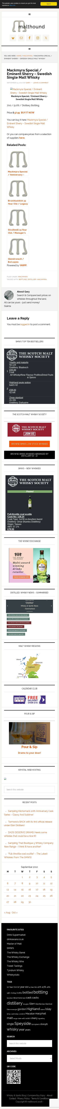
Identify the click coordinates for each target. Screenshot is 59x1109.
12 (51, 883)
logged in (25, 324)
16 (30, 889)
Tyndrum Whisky (15, 970)
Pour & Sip (29, 747)
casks (35, 997)
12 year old (22, 987)
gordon (22, 1009)
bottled (28, 992)
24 (37, 896)
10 (37, 883)
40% (39, 987)
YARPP (23, 265)
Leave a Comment (40, 83)
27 (7, 902)
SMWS (10, 948)
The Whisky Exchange (18, 957)
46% (48, 987)
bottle (19, 993)
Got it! (49, 4)
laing (8, 1014)
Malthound (29, 26)
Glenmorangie (12, 1009)
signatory (41, 1018)
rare (19, 1018)
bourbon (10, 998)
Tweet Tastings (14, 966)
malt (10, 1018)
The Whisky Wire (15, 961)
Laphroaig (14, 1014)
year (21, 1029)
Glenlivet (48, 1004)
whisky (12, 1029)
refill (23, 1018)
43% (44, 987)
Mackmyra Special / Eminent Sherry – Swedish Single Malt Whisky (27, 123)
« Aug (7, 912)
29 (22, 902)
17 (37, 889)
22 (22, 896)
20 (7, 896)
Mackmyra (23, 277)
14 (15, 889)
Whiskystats (13, 974)
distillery (32, 279)
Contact (12, 1098)
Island (42, 1009)
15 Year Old (33, 987)
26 (51, 896)
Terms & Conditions (40, 1098)
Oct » (14, 912)
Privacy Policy (23, 1098)
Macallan (30, 1013)
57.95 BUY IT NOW (24, 112)
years (27, 1029)
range (15, 1018)
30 (29, 902)
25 (44, 896)
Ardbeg (13, 993)
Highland (33, 1009)
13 (8, 889)
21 (15, 896)
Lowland (22, 1014)
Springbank (35, 1024)
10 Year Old (12, 987)
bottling (23, 279)
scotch (28, 1018)
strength (44, 1024)
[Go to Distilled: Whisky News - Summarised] (29, 634)
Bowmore (17, 998)
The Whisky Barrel (16, 952)
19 (51, 889)
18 (44, 889)
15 (22, 889)
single (10, 1023)
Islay (48, 1009)
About (49, 1095)
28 (15, 902)
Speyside (22, 1023)
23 (29, 896)
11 (44, 883)
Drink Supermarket (16, 935)
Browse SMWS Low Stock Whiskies (29, 444)
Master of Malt (14, 943)
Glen (32, 1003)
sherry (34, 1018)
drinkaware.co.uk (15, 939)
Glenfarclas (40, 1004)
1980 (8, 993)
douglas (26, 1004)
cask (29, 997)
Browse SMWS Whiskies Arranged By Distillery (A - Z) (29, 455)
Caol (23, 998)
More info (12, 5)
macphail (40, 1013)
